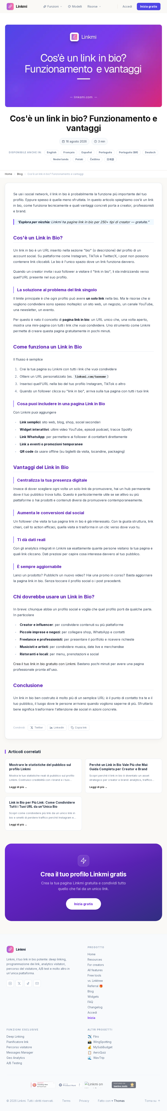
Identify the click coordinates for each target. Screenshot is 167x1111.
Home (8, 173)
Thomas (119, 1100)
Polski (79, 159)
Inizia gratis (148, 6)
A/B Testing (14, 1063)
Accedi (127, 6)
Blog (20, 173)
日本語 (110, 159)
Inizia (91, 1017)
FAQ (90, 1002)
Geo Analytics (16, 1057)
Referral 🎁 (95, 986)
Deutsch (150, 152)
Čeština (95, 159)
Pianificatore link (18, 1042)
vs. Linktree (95, 980)
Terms (66, 1100)
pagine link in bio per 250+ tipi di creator (98, 222)
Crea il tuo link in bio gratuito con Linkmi (44, 664)
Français (69, 152)
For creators (96, 964)
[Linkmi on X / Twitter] (19, 983)
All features (95, 970)
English (51, 152)
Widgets (93, 996)
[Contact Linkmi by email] (37, 983)
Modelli (77, 6)
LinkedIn (59, 727)
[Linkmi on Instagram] (10, 983)
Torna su (150, 1100)
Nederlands (60, 159)
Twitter (38, 727)
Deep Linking (15, 1036)
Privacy (84, 1100)
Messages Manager (20, 1052)
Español (86, 152)
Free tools (94, 975)
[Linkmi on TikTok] (28, 983)
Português (105, 152)
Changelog (95, 1007)
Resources (95, 959)
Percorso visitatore (19, 1047)
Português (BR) (128, 152)
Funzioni (53, 6)
